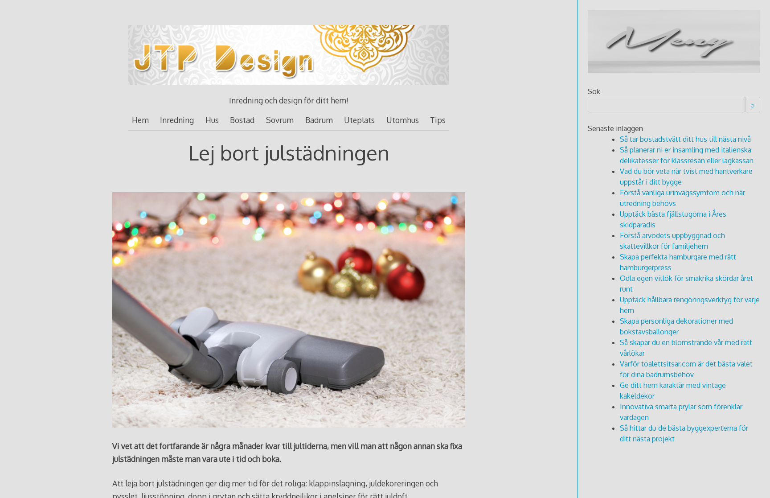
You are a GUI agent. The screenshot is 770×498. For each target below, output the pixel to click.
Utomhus (402, 120)
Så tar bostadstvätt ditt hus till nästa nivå (685, 139)
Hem (140, 120)
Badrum (319, 120)
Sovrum (280, 120)
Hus (212, 120)
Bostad (242, 120)
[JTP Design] (288, 89)
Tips (438, 120)
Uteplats (359, 120)
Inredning (177, 120)
